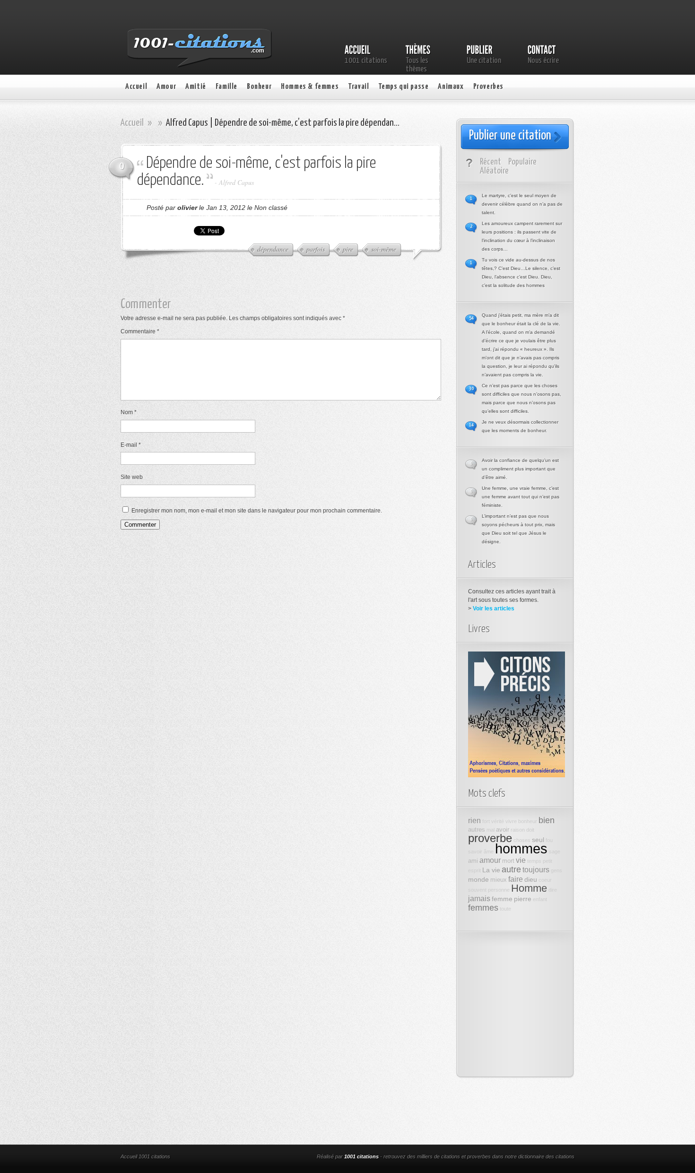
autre (511, 869)
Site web (132, 477)
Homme (529, 888)
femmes (483, 907)
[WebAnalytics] (247, 1157)
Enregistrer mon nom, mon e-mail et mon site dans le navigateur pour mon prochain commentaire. (256, 510)
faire (515, 879)
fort (486, 821)
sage (554, 851)
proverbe (490, 838)
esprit (474, 870)
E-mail (131, 445)
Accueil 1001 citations (145, 1156)
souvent (477, 890)
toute (505, 909)
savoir (475, 851)
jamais (479, 898)
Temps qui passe (403, 87)
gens (556, 870)
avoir (502, 829)
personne (499, 890)
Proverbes (488, 87)
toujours (535, 869)
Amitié (195, 87)
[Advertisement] (288, 283)
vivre (511, 821)
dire (552, 890)
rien (474, 820)
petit (547, 861)
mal (490, 830)
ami (473, 861)
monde (478, 879)
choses (521, 840)
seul (538, 839)
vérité (497, 821)
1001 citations (361, 1156)
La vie (491, 870)
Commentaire (140, 331)
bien (547, 820)
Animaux (450, 87)
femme (502, 899)
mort (508, 861)
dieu (530, 879)
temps (534, 861)
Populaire (522, 161)
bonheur (527, 821)
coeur (545, 880)
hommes (521, 848)
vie (521, 860)
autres (476, 829)
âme (489, 851)
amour (490, 860)
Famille (226, 87)
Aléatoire (494, 170)
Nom (129, 412)
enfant (540, 899)
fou (549, 840)
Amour (166, 87)
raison (518, 830)
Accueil (136, 87)
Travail (358, 87)
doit (530, 830)
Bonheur (259, 87)
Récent (490, 161)
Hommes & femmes (310, 87)
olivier (187, 207)
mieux (498, 880)
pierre (522, 899)
